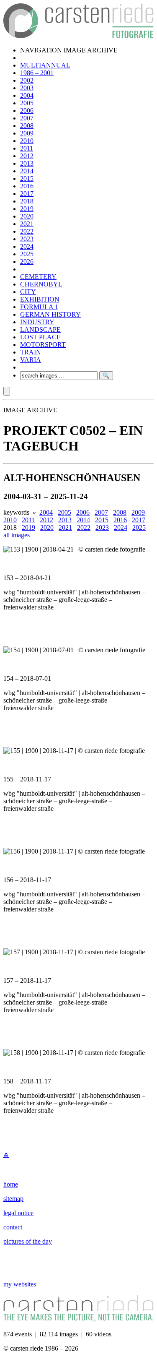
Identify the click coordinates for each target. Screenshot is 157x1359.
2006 (26, 110)
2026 (26, 261)
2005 (26, 103)
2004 (26, 95)
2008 (26, 125)
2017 (26, 193)
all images (16, 535)
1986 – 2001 (37, 72)
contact (12, 1227)
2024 (26, 246)
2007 (26, 118)
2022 (26, 231)
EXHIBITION (39, 299)
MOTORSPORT (43, 344)
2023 (26, 238)
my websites (19, 1284)
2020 (26, 216)
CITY (28, 291)
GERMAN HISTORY (50, 314)
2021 (26, 223)
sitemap (13, 1198)
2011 (26, 148)
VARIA (30, 359)
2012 (26, 155)
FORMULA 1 (39, 306)
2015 (26, 178)
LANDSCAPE (40, 329)
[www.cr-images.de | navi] (6, 391)
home (10, 1184)
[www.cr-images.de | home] (78, 35)
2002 (26, 80)
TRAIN (30, 352)
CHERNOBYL (41, 284)
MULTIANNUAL (45, 65)
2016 (26, 186)
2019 (26, 208)
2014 (26, 170)
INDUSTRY (37, 321)
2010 (26, 140)
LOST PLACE (40, 337)
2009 (26, 133)
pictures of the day (27, 1241)
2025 (26, 254)
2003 (26, 87)
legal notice (18, 1212)
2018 (26, 201)
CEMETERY (38, 276)
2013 (26, 163)
